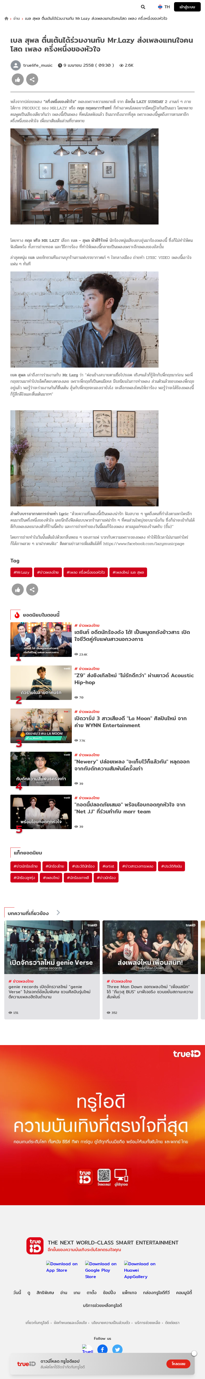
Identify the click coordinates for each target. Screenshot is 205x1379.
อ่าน (16, 18)
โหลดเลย (178, 1364)
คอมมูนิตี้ (184, 1292)
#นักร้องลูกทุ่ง (24, 878)
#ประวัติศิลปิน (171, 866)
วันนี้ (17, 1292)
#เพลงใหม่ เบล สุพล (128, 572)
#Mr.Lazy (21, 572)
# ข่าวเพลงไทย (87, 625)
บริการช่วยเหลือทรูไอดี (102, 1305)
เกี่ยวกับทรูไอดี (37, 1322)
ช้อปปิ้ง (109, 1292)
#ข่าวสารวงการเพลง (137, 866)
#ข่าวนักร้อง (106, 878)
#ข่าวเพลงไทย (48, 572)
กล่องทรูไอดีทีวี (156, 1292)
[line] (87, 1349)
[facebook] (102, 1349)
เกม (77, 1292)
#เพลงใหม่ (51, 878)
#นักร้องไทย (55, 866)
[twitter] (117, 1349)
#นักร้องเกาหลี (78, 878)
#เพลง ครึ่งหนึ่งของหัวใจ (86, 572)
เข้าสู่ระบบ (187, 7)
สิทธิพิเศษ (45, 1292)
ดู (28, 1292)
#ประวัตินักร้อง (83, 866)
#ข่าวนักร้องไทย (26, 866)
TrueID (15, 7)
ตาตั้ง (92, 1292)
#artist (108, 866)
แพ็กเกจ (129, 1292)
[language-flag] (160, 7)
